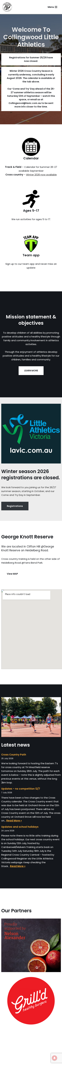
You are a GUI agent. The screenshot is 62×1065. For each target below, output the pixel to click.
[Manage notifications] (54, 1058)
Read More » (14, 820)
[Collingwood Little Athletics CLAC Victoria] (7, 7)
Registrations (15, 506)
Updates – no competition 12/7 (20, 788)
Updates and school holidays (19, 826)
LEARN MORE (31, 370)
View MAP (12, 573)
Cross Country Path (13, 754)
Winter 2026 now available (41, 174)
